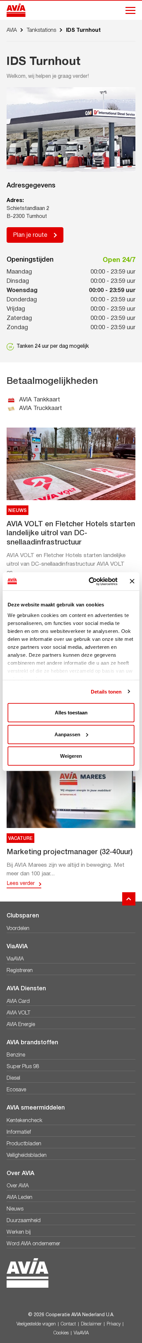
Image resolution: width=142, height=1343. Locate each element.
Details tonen (106, 691)
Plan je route (30, 235)
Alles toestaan (71, 712)
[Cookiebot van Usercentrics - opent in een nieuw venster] (89, 581)
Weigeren (71, 756)
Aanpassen (67, 734)
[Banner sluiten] (132, 581)
